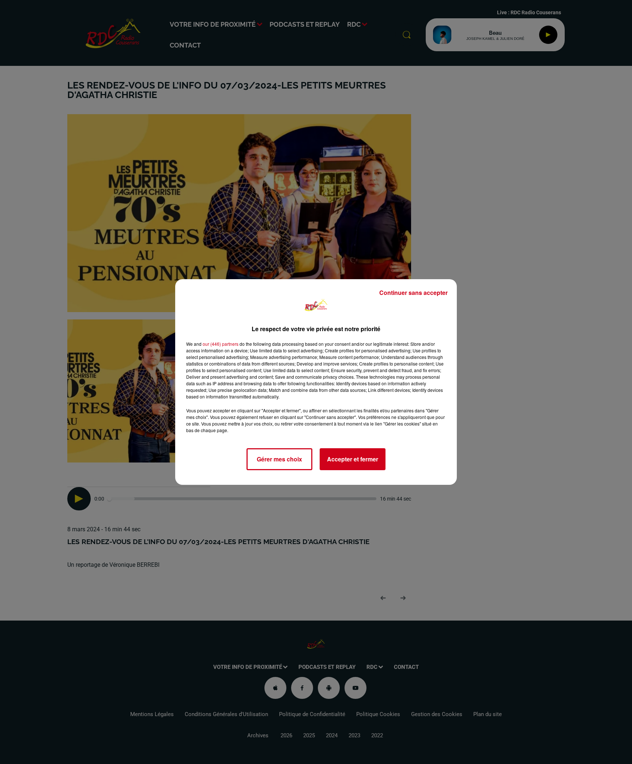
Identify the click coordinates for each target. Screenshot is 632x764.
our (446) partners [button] (220, 344)
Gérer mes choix (279, 459)
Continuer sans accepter (413, 292)
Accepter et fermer (352, 459)
